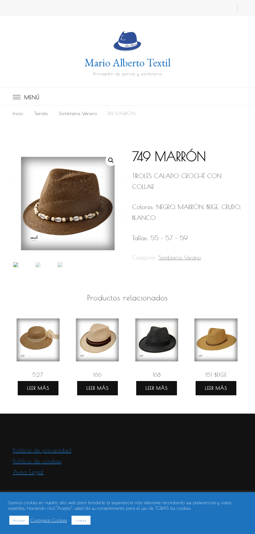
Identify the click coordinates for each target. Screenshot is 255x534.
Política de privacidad (42, 450)
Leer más (38, 388)
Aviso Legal (28, 471)
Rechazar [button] (19, 520)
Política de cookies (37, 460)
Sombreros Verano (180, 257)
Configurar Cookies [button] (48, 520)
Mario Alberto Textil (127, 63)
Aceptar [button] (81, 520)
